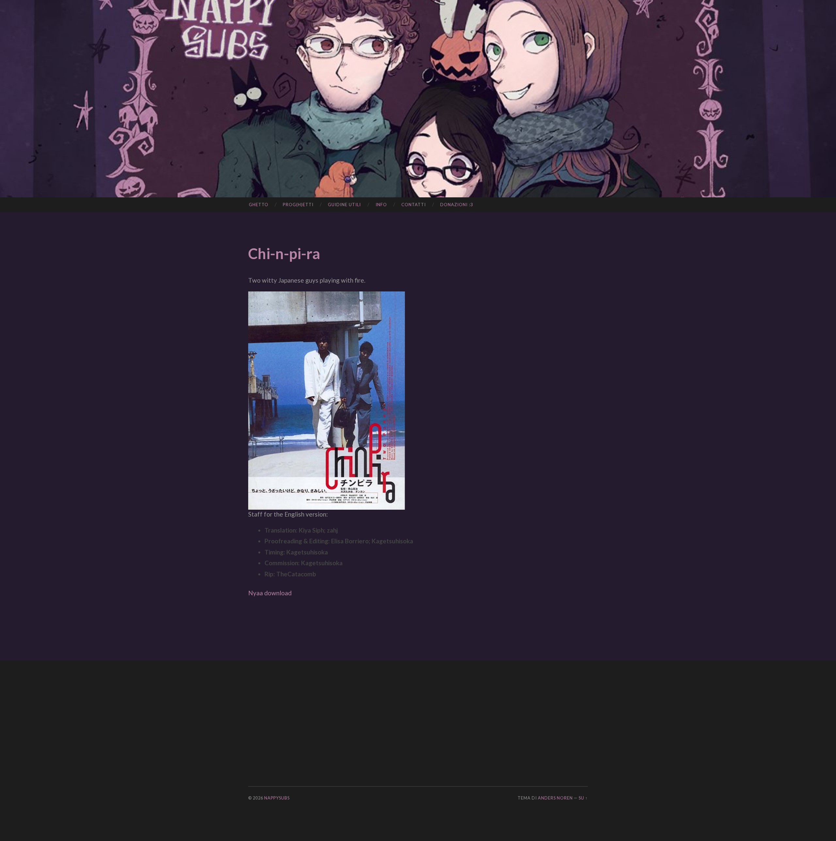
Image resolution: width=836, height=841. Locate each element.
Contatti (413, 204)
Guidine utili (344, 204)
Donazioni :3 (456, 204)
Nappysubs (277, 797)
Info (381, 204)
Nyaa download (270, 593)
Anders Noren (555, 797)
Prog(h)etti (298, 204)
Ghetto (258, 204)
